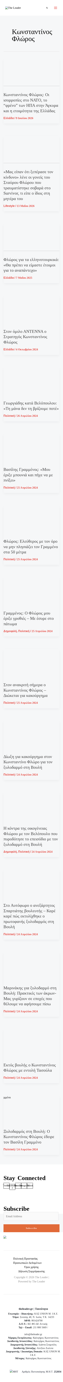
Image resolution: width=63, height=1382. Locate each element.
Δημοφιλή (10, 631)
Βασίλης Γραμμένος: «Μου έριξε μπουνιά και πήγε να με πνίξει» (28, 474)
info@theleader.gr (33, 1334)
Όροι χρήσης (31, 1267)
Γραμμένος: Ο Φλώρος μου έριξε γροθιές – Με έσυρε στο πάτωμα (29, 618)
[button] (47, 7)
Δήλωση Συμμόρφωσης (31, 1271)
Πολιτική (9, 415)
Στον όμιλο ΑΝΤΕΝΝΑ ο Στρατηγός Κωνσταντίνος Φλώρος (25, 336)
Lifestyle (9, 205)
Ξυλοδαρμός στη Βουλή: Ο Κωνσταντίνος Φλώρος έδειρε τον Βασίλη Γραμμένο (29, 1136)
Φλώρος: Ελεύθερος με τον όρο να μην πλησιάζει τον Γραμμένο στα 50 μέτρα (31, 546)
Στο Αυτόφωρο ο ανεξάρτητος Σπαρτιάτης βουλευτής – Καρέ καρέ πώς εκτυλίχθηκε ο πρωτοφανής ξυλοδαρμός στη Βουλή (29, 916)
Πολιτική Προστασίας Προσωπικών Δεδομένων (27, 1260)
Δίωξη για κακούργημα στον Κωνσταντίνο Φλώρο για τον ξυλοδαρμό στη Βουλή (28, 762)
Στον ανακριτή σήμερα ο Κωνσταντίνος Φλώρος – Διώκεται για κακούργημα (26, 690)
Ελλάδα (9, 118)
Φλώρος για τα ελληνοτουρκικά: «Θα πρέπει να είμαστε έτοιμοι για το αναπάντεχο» (31, 265)
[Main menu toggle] (55, 8)
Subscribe (31, 1228)
